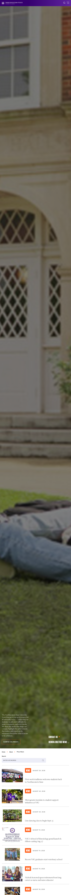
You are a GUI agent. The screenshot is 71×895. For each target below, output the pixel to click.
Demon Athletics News (58, 742)
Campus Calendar (10, 742)
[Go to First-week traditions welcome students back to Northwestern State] (35, 775)
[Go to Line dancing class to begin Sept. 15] (35, 816)
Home (3, 752)
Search (4, 756)
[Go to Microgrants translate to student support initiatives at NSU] (35, 796)
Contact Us (53, 737)
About (11, 752)
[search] (64, 3)
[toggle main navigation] (68, 3)
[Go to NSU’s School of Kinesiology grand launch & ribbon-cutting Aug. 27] (35, 835)
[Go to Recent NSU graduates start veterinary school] (35, 854)
